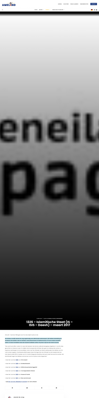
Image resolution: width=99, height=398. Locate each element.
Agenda (60, 4)
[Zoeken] (2, 9)
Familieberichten (84, 4)
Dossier (54, 318)
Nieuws (40, 9)
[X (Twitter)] (96, 9)
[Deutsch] (92, 9)
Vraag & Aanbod (74, 4)
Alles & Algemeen (48, 318)
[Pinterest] (41, 388)
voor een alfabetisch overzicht (17, 381)
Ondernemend (59, 318)
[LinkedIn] (56, 388)
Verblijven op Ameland (57, 9)
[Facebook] (94, 9)
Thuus (35, 9)
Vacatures (66, 4)
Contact (93, 4)
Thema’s (47, 9)
